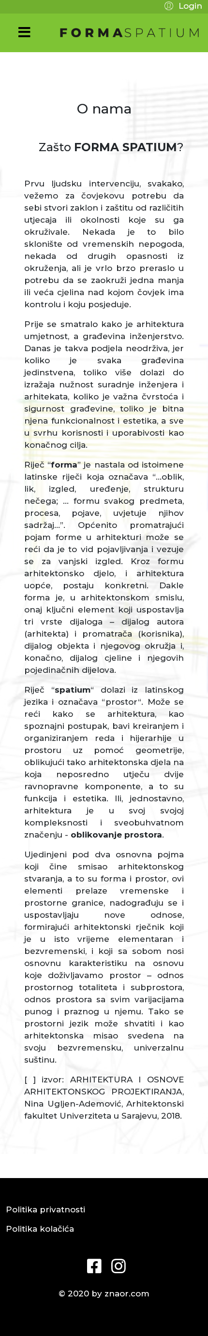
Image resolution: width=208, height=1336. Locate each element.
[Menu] (24, 33)
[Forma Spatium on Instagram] (116, 1262)
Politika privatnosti (45, 1209)
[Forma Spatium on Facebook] (92, 1262)
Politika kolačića (40, 1229)
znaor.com (126, 1293)
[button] (182, 5)
